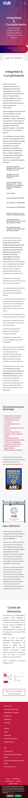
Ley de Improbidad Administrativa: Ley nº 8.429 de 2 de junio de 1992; (15, 221)
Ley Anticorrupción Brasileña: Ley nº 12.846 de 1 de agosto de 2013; (15, 168)
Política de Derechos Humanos (13, 450)
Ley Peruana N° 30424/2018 (15, 207)
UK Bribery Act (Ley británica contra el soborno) (12, 176)
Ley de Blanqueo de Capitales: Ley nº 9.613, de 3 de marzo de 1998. (15, 228)
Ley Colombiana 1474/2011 (15, 198)
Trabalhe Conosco (9, 742)
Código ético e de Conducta (12, 416)
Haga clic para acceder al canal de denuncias (14, 692)
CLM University (8, 751)
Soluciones (16, 779)
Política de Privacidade (10, 738)
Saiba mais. (11, 792)
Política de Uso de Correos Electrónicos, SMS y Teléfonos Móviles (13, 434)
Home (8, 779)
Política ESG (7, 719)
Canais (6, 732)
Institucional (13, 783)
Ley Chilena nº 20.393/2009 (15, 203)
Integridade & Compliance (11, 712)
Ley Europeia (10, 193)
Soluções (6, 728)
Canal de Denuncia (14, 58)
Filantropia (7, 722)
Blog (5, 747)
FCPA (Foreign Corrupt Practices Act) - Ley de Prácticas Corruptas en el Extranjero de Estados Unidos (14, 185)
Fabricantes (7, 735)
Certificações (8, 716)
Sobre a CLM (7, 706)
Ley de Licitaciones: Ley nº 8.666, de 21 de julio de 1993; (15, 214)
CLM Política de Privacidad (12, 418)
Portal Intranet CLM (9, 766)
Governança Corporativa (11, 709)
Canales (18, 781)
